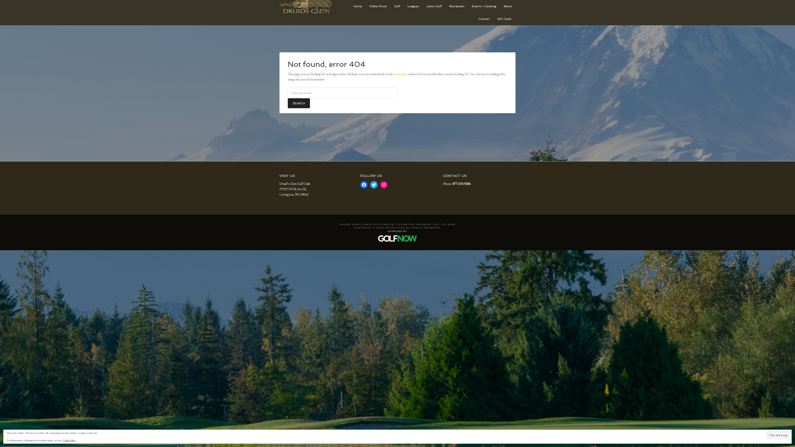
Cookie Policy (69, 440)
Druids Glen (310, 9)
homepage (400, 74)
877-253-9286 (462, 183)
